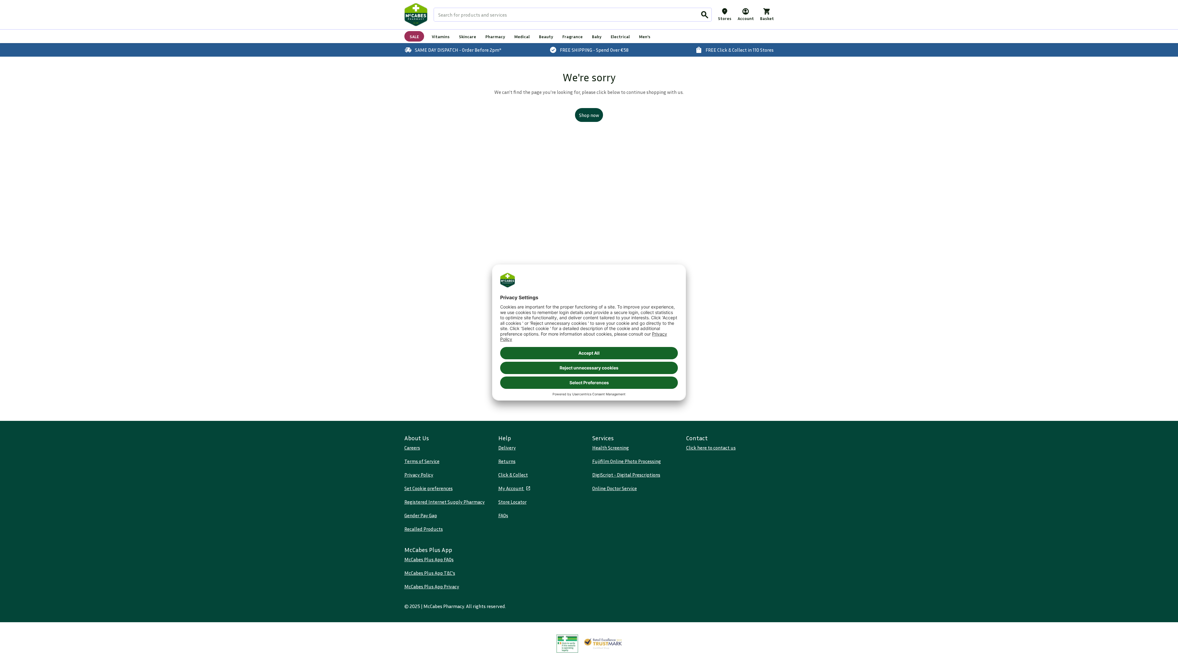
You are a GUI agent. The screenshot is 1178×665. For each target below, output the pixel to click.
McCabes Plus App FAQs (429, 559)
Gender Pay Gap (420, 515)
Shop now (589, 115)
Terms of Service (421, 461)
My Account (511, 488)
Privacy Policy (418, 475)
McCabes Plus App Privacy (431, 586)
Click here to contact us (711, 448)
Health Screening (610, 448)
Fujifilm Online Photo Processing (626, 461)
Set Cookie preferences (428, 488)
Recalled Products (423, 529)
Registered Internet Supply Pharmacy (444, 502)
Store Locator (512, 502)
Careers (412, 448)
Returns (507, 461)
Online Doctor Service (614, 488)
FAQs (503, 515)
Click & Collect (513, 475)
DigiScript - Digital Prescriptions (626, 475)
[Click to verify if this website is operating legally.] (567, 644)
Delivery (507, 448)
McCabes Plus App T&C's (429, 573)
